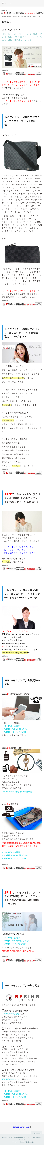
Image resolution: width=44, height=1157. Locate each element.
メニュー (7, 3)
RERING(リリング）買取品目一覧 (17, 791)
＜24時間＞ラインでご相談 (14, 732)
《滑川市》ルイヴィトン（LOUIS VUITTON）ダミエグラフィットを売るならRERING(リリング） (22, 37)
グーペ (22, 1142)
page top (37, 1133)
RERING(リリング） (11, 1014)
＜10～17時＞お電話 (11, 726)
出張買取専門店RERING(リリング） (20, 1137)
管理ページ (30, 1142)
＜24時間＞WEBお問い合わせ (15, 729)
